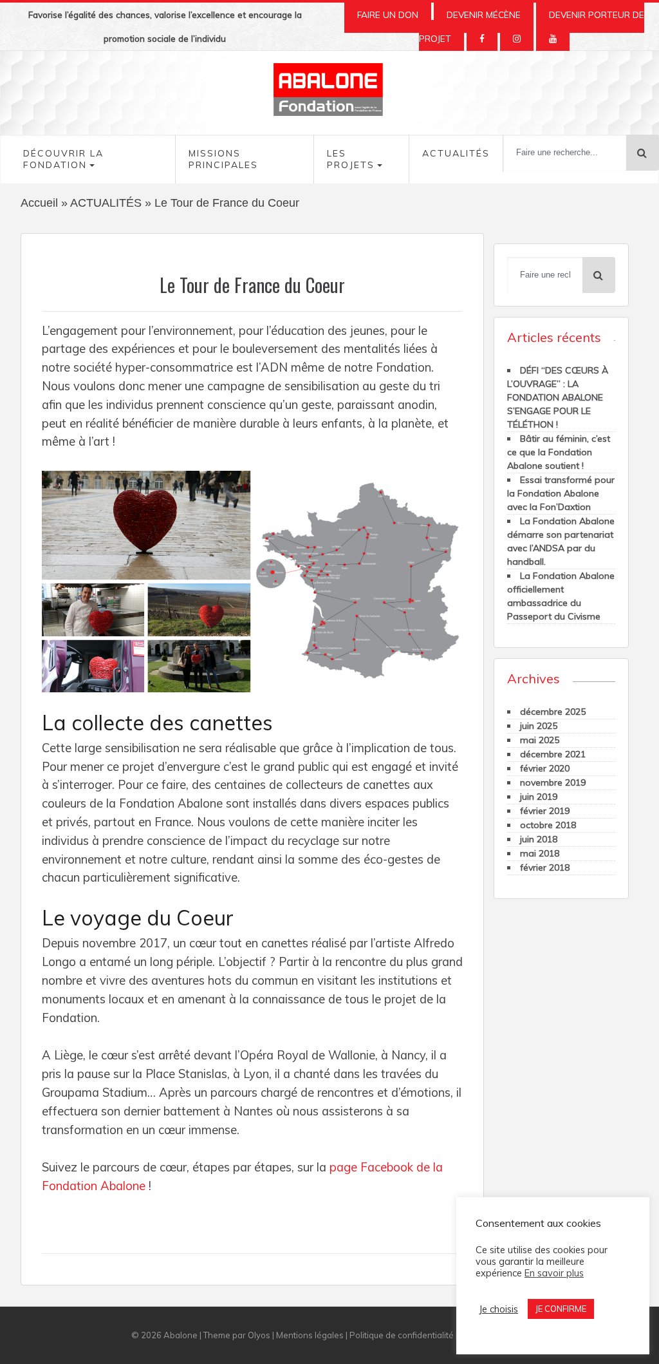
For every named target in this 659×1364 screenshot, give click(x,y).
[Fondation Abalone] (329, 93)
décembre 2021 (553, 754)
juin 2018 (538, 839)
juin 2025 (538, 726)
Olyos (259, 1335)
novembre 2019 (553, 782)
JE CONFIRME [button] (560, 1308)
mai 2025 (539, 740)
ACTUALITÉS (106, 202)
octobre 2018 (548, 825)
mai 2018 (539, 853)
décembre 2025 (553, 711)
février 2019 (545, 811)
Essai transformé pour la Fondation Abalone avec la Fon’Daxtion (561, 493)
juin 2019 (538, 796)
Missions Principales (223, 159)
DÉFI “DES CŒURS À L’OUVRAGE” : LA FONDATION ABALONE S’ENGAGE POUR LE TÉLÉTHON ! (557, 397)
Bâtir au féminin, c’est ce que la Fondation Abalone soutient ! (558, 452)
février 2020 (545, 768)
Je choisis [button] (498, 1309)
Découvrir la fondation (63, 159)
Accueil (39, 202)
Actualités (456, 153)
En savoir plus (554, 1273)
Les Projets (351, 159)
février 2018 (545, 867)
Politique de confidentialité (401, 1335)
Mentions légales (310, 1335)
